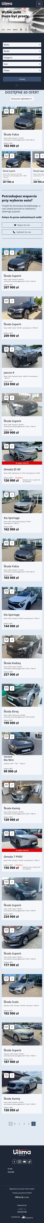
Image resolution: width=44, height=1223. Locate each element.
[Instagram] (19, 1162)
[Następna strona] (33, 1124)
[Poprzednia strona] (11, 1124)
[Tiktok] (30, 1162)
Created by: (15, 1217)
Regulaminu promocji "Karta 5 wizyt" (22, 1189)
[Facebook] (14, 1162)
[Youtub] (25, 1162)
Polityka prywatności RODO (22, 1193)
